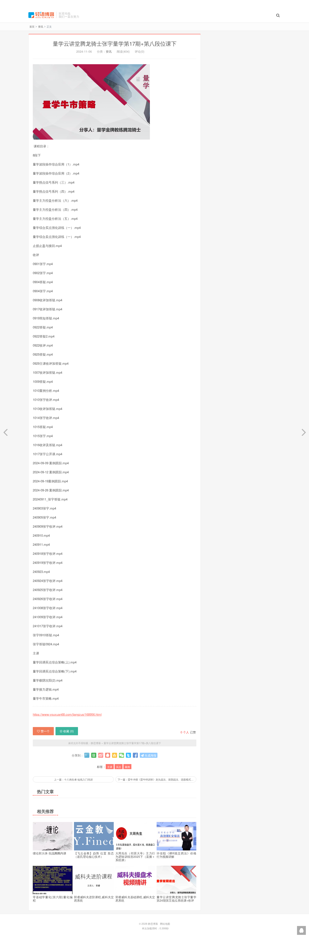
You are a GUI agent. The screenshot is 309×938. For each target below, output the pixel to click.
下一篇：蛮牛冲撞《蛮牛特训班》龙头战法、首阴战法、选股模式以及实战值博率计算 (157, 779)
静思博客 (41, 15)
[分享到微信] (121, 755)
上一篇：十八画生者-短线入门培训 (73, 779)
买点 (118, 767)
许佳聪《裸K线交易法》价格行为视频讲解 (176, 855)
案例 (127, 767)
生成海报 (150, 755)
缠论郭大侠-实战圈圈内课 (49, 853)
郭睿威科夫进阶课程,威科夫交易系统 (94, 898)
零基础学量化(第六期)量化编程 (53, 898)
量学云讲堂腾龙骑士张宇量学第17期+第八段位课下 (115, 43)
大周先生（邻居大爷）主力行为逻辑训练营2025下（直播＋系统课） (135, 856)
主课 (109, 767)
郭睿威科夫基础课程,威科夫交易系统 (135, 898)
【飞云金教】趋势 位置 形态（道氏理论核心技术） (94, 855)
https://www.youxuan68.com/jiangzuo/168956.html (67, 714)
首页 (31, 26)
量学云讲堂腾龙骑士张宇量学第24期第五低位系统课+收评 (176, 898)
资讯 (40, 26)
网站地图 (165, 923)
